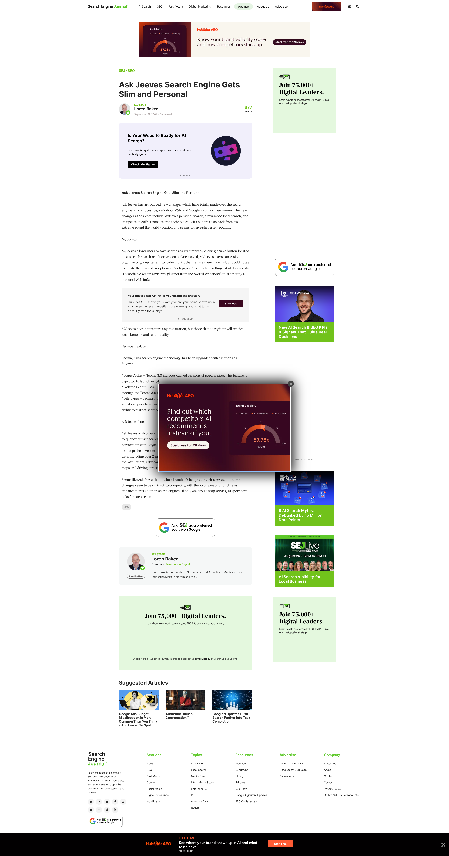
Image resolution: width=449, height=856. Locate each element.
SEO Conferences (246, 801)
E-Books (240, 782)
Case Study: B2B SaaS (293, 770)
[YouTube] (107, 802)
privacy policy (202, 658)
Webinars (244, 6)
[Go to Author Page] (124, 109)
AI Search (145, 6)
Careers (329, 782)
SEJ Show (241, 788)
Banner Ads (287, 776)
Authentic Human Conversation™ (179, 716)
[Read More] (304, 488)
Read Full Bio (136, 576)
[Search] (357, 7)
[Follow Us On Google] (185, 527)
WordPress (153, 801)
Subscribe (330, 763)
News (150, 763)
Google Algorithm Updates (251, 795)
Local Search (199, 770)
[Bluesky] (91, 810)
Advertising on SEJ (291, 763)
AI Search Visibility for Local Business (299, 579)
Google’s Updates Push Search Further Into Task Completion (231, 717)
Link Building (198, 763)
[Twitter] (123, 802)
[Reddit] (107, 810)
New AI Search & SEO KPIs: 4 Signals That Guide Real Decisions (304, 332)
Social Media (154, 788)
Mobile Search (199, 776)
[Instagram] (99, 810)
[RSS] (115, 810)
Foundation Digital (178, 564)
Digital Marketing (200, 6)
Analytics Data (199, 801)
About (327, 770)
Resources (223, 6)
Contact (328, 776)
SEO (159, 6)
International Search (203, 782)
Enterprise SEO (200, 788)
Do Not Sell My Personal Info (341, 795)
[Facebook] (115, 802)
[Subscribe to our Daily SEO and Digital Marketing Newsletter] (350, 7)
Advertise (281, 6)
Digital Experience (158, 795)
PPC (193, 795)
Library (239, 776)
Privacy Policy (332, 788)
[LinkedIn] (99, 802)
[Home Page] (108, 7)
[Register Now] (304, 304)
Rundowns (241, 770)
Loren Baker (146, 108)
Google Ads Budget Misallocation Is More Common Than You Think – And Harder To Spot (138, 719)
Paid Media (175, 6)
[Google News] (91, 802)
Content (151, 782)
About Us (263, 6)
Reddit (195, 807)
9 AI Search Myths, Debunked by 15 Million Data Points (300, 515)
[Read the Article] (139, 700)
